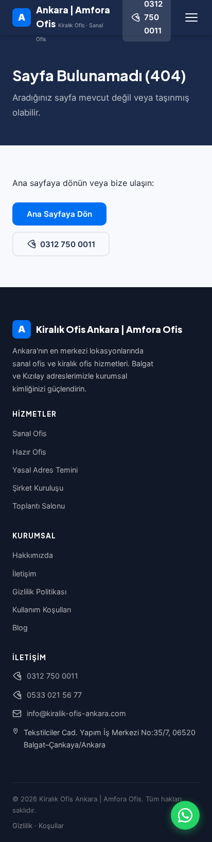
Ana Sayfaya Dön (59, 214)
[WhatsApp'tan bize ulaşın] (185, 815)
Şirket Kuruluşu (37, 487)
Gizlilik (22, 825)
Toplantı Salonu (38, 505)
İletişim (24, 573)
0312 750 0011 (67, 244)
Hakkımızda (32, 555)
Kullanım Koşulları (41, 609)
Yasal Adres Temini (45, 469)
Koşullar (51, 825)
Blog (20, 627)
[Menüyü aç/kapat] (191, 17)
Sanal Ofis (29, 433)
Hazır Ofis (29, 451)
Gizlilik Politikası (39, 591)
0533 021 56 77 (54, 694)
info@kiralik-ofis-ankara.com (76, 713)
